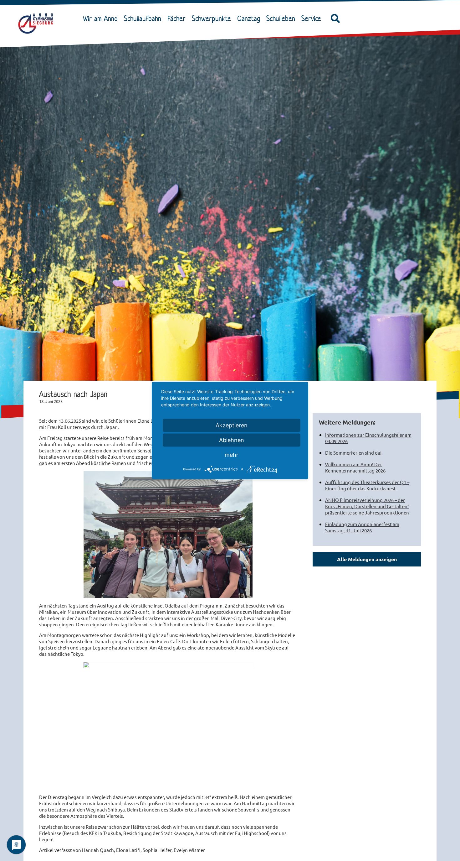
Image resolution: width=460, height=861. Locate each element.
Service (311, 18)
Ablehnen (231, 440)
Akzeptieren (232, 425)
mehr (231, 454)
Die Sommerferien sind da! (353, 453)
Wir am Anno (100, 18)
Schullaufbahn (142, 18)
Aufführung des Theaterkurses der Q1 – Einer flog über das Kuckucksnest (367, 485)
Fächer (176, 18)
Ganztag (248, 18)
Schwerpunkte (211, 18)
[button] (335, 19)
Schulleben (280, 18)
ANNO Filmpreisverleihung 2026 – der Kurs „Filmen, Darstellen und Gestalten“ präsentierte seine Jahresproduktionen (367, 506)
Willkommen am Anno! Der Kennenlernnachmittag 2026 (355, 467)
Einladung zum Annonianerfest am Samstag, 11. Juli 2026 (362, 527)
